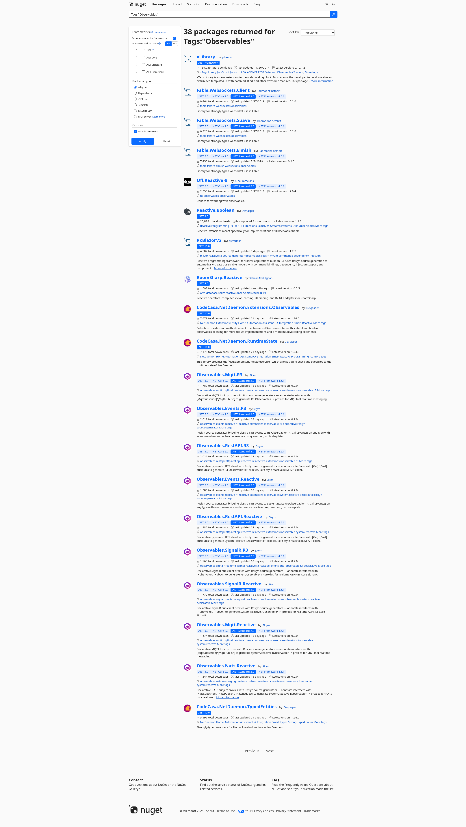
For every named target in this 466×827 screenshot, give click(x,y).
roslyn (265, 255)
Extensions (250, 226)
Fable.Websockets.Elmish (224, 150)
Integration (286, 323)
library (212, 72)
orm (202, 293)
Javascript (236, 72)
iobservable (305, 390)
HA (276, 323)
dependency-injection (307, 255)
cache (255, 293)
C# (244, 72)
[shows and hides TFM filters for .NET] (136, 50)
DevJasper (248, 210)
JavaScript (223, 72)
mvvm (274, 255)
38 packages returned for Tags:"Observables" (229, 36)
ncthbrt (275, 91)
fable (203, 106)
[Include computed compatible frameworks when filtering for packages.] (174, 38)
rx (264, 293)
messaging (252, 390)
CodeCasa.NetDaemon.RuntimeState (237, 341)
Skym (253, 375)
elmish (220, 166)
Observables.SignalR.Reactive (229, 584)
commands (286, 255)
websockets (223, 106)
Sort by (293, 32)
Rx (231, 226)
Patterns (286, 226)
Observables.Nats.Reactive (226, 666)
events (220, 424)
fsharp (211, 106)
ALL (168, 43)
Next (270, 750)
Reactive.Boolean (216, 210)
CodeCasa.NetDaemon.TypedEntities (237, 707)
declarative (290, 424)
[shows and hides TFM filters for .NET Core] (136, 57)
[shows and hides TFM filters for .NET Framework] (136, 72)
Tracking (299, 72)
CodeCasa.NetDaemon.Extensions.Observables (248, 307)
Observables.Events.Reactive (228, 479)
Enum (309, 722)
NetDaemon (207, 323)
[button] (152, 32)
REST (261, 72)
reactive (214, 255)
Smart (297, 323)
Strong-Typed (296, 722)
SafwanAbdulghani (261, 278)
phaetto (227, 57)
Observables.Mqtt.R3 (219, 375)
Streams (275, 226)
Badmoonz (264, 91)
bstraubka (235, 241)
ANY (175, 43)
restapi (220, 461)
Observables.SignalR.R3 (222, 550)
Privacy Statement (288, 811)
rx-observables (209, 195)
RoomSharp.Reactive (219, 277)
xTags (203, 72)
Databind (270, 72)
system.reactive (289, 494)
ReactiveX (263, 226)
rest (233, 461)
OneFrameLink (244, 181)
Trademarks (312, 811)
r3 (220, 255)
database (212, 293)
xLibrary (206, 57)
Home (242, 323)
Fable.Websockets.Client (223, 90)
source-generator (234, 255)
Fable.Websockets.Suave (223, 120)
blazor (204, 255)
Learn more (160, 32)
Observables (285, 72)
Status (206, 780)
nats (218, 681)
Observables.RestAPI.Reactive (229, 516)
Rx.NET (238, 226)
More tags (311, 72)
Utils (295, 226)
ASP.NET (252, 72)
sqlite (221, 293)
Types (283, 722)
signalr (220, 565)
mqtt (219, 390)
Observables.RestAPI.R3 (223, 445)
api (239, 461)
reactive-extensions (285, 390)
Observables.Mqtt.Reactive (226, 625)
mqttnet (228, 390)
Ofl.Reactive (210, 180)
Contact (136, 780)
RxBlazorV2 (209, 240)
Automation (254, 323)
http (228, 461)
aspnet (241, 565)
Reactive (205, 226)
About (210, 811)
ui (261, 293)
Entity (233, 323)
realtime (239, 390)
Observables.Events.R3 (221, 408)
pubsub (252, 681)
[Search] (333, 14)
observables (238, 106)
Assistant (268, 323)
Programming (220, 226)
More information (322, 81)
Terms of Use (226, 811)
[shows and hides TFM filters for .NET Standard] (136, 64)
